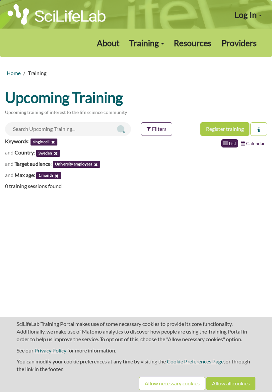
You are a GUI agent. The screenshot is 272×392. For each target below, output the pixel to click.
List (232, 143)
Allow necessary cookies (172, 383)
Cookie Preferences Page (195, 361)
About (108, 43)
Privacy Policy (50, 350)
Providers (239, 43)
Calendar (255, 143)
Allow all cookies (231, 383)
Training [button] (145, 43)
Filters (159, 129)
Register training (225, 129)
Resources (193, 43)
